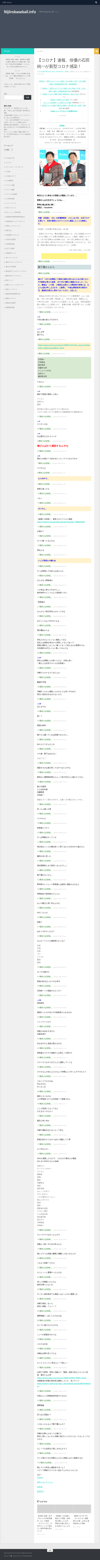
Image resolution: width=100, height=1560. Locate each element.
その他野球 (9, 180)
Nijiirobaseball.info (20, 11)
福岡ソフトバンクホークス (14, 285)
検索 (5, 94)
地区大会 (9, 230)
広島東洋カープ (11, 253)
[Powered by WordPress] (11, 1556)
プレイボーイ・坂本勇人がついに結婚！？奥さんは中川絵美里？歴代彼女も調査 (17, 110)
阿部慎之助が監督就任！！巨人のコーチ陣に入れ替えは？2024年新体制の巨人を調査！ (17, 127)
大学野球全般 (10, 244)
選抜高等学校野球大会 (13, 294)
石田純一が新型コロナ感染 (59, 100)
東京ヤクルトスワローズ (14, 262)
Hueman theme (27, 1556)
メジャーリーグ (11, 203)
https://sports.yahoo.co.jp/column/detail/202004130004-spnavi (61, 1378)
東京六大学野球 (11, 267)
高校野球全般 (10, 307)
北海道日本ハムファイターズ (15, 221)
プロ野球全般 (10, 199)
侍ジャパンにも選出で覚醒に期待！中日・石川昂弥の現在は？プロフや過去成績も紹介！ (17, 134)
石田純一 (40, 1478)
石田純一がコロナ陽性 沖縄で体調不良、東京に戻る (60, 94)
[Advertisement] (50, 33)
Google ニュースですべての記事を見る (64, 111)
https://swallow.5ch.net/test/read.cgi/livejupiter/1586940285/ (61, 522)
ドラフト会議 (10, 185)
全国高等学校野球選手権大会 (15, 217)
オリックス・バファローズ (14, 167)
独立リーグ (9, 280)
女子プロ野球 (10, 248)
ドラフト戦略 (10, 190)
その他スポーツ (11, 176)
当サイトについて (11, 258)
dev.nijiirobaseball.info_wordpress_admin (54, 71)
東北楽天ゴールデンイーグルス (16, 271)
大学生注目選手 (11, 239)
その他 (8, 171)
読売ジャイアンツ (11, 289)
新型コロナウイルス (45, 1482)
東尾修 (39, 1487)
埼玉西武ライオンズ (12, 235)
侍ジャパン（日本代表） (14, 212)
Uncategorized (10, 158)
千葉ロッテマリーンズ (13, 226)
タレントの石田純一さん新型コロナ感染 (57, 103)
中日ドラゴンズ (11, 208)
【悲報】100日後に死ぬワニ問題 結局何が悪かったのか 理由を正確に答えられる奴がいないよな (62, 1521)
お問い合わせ (7, 2)
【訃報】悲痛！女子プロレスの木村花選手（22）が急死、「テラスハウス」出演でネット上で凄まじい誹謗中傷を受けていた (44, 1523)
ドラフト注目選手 (11, 194)
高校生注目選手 (11, 303)
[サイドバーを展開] (96, 51)
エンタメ (40, 51)
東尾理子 (40, 1491)
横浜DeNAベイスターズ (13, 276)
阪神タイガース (11, 298)
